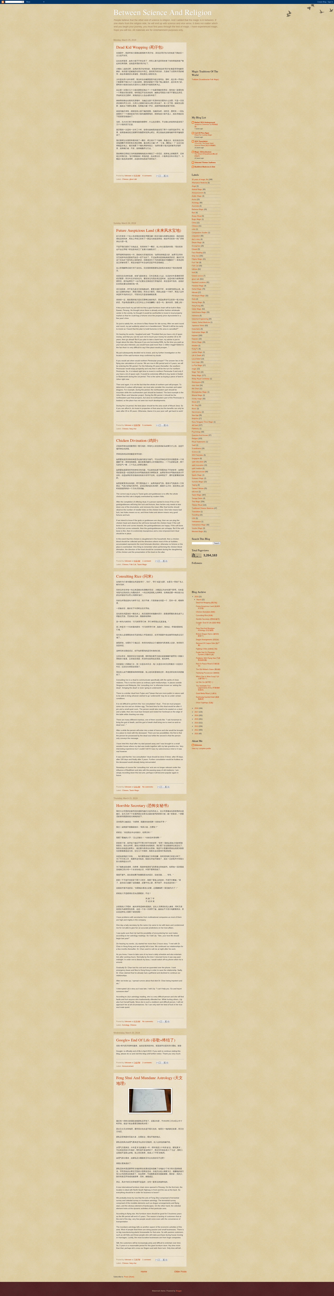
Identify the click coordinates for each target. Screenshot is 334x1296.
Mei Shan (195, 389)
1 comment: (147, 561)
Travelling (195, 515)
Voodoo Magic (197, 528)
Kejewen (195, 339)
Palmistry (195, 429)
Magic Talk (196, 372)
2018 (197, 708)
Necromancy (196, 412)
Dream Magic (197, 243)
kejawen (195, 335)
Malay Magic (196, 375)
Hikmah (195, 292)
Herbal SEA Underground (205, 122)
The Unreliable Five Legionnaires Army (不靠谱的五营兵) (208, 688)
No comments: (148, 787)
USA (193, 518)
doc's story (196, 239)
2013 (197, 726)
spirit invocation (198, 465)
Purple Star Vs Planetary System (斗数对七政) (205, 653)
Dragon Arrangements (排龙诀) (207, 640)
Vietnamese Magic (199, 525)
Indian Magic (196, 309)
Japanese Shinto (198, 326)
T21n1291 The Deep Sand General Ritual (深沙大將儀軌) (205, 144)
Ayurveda (195, 206)
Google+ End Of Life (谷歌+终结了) (145, 1039)
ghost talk (133, 179)
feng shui (132, 429)
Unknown (198, 745)
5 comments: (147, 425)
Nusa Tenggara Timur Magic (202, 422)
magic (194, 369)
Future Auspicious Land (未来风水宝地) (148, 230)
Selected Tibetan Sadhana (205, 162)
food (193, 272)
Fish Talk (195, 262)
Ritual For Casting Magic (203, 135)
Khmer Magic (197, 342)
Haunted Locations (199, 282)
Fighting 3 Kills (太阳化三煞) (206, 649)
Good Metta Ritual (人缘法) (206, 693)
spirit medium (197, 468)
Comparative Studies (200, 233)
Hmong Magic (197, 302)
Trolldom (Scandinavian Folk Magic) (205, 79)
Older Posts (180, 1271)
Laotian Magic (197, 352)
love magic (196, 362)
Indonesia (195, 316)
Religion (195, 438)
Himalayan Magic (198, 296)
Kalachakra (196, 329)
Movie (194, 402)
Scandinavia (196, 448)
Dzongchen (196, 246)
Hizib (194, 299)
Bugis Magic (196, 219)
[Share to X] (162, 176)
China (194, 223)
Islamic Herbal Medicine (201, 322)
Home (144, 1271)
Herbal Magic (197, 289)
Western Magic (197, 531)
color (193, 229)
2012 (197, 730)
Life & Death (196, 355)
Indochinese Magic (199, 312)
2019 (197, 597)
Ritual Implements (198, 442)
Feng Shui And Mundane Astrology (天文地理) (205, 629)
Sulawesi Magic (198, 478)
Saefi (194, 445)
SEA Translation (201, 141)
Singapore (195, 458)
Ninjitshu (195, 419)
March (199, 600)
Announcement (127, 1066)
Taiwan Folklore (198, 488)
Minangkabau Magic (199, 392)
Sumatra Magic (197, 482)
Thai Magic (196, 502)
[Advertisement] (150, 202)
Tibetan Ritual (197, 505)
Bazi (193, 213)
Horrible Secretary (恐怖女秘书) (142, 805)
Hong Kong (196, 306)
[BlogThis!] (160, 176)
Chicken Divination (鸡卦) (137, 440)
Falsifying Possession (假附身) (207, 673)
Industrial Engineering (200, 319)
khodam (195, 346)
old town (195, 425)
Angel (194, 186)
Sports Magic (197, 475)
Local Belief (196, 359)
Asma (194, 199)
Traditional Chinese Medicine (203, 508)
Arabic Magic (197, 196)
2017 (197, 712)
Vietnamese (196, 522)
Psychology (196, 432)
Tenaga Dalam (197, 498)
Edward (194, 249)
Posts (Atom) (129, 1277)
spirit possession (198, 472)
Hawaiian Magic (198, 286)
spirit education (197, 462)
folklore (194, 269)
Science (195, 452)
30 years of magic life (200, 179)
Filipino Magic (197, 259)
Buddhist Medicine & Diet (205, 167)
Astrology (125, 1025)
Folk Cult (132, 564)
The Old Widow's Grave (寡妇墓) (208, 669)
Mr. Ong (195, 405)
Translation (196, 512)
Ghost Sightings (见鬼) (204, 703)
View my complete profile (201, 748)
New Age (195, 415)
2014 (197, 723)
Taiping (194, 485)
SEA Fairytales (197, 455)
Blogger (178, 1291)
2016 (197, 715)
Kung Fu (195, 349)
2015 (197, 719)
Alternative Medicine (199, 183)
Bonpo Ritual (196, 216)
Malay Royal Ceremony (200, 379)
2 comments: (147, 1063)
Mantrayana (196, 382)
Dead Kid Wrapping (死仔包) (139, 47)
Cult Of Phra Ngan (202, 133)
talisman (195, 492)
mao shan (195, 385)
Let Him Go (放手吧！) (204, 682)
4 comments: (147, 176)
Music (194, 409)
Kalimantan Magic (198, 332)
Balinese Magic (197, 209)
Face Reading (197, 253)
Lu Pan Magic (197, 365)
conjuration (196, 236)
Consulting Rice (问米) (134, 576)
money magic (197, 399)
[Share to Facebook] (164, 176)
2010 (197, 734)
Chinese (125, 179)
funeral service (197, 276)
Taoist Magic (142, 564)
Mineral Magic (197, 395)
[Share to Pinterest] (167, 176)
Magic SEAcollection (203, 152)
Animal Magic (197, 189)
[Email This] (157, 176)
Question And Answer (200, 435)
